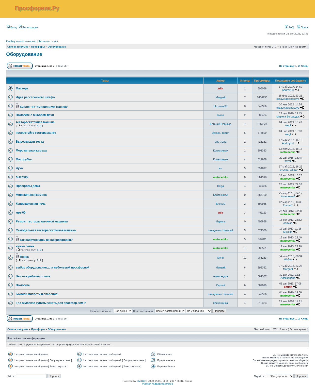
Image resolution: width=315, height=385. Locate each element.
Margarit (220, 97)
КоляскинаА (220, 150)
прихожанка (220, 302)
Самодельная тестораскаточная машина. (46, 230)
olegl (288, 125)
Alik (220, 88)
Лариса (220, 221)
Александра (220, 276)
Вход (13, 27)
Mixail (220, 257)
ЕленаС (220, 203)
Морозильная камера (31, 150)
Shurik (288, 286)
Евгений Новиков (220, 123)
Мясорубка (24, 159)
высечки (22, 177)
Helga (220, 185)
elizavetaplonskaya (287, 98)
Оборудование (57, 46)
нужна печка (25, 246)
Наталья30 (220, 106)
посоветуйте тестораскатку (36, 132)
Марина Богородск (287, 116)
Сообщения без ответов (21, 41)
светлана (220, 141)
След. (304, 66)
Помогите (23, 285)
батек (287, 160)
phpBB (141, 381)
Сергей (220, 285)
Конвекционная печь (31, 203)
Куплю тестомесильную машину (44, 107)
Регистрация (30, 27)
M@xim (287, 231)
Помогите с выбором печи (35, 115)
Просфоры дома (28, 186)
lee (220, 168)
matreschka (287, 152)
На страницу (287, 66)
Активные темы (48, 41)
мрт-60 (21, 212)
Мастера (22, 88)
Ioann (220, 115)
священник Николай (220, 230)
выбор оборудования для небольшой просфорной (52, 267)
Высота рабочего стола (33, 276)
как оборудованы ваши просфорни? (46, 240)
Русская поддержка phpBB (157, 383)
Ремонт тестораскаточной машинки (42, 221)
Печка (24, 257)
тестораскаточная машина (35, 122)
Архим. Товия (220, 132)
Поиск (304, 27)
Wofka (288, 259)
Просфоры (38, 46)
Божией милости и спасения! (37, 294)
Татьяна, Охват (288, 169)
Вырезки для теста (30, 141)
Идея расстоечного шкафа (35, 97)
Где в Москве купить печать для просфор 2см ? (51, 303)
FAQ (291, 27)
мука (19, 168)
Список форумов (17, 46)
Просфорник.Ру (37, 8)
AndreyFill (288, 89)
